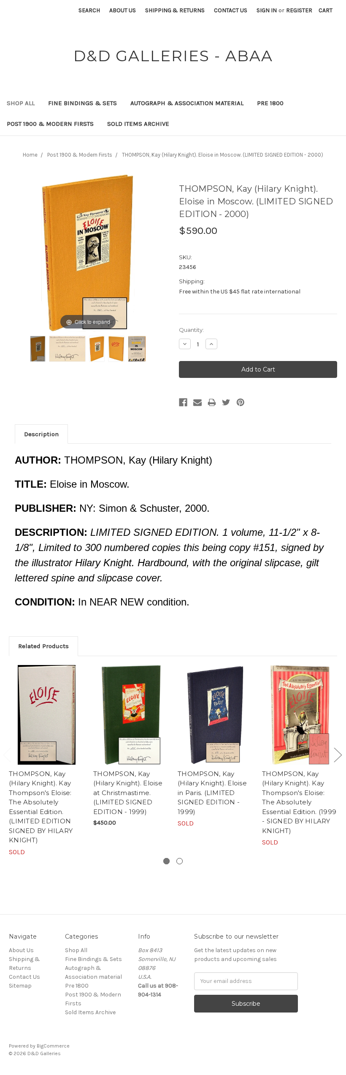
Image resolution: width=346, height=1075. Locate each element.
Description (41, 434)
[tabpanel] (47, 761)
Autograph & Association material (186, 103)
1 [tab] (166, 861)
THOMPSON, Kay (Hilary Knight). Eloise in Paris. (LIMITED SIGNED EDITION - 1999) (212, 793)
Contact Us (230, 10)
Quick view (47, 714)
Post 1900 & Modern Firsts (50, 124)
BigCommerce (53, 1046)
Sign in (267, 10)
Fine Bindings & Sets (82, 103)
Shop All (21, 103)
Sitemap (20, 985)
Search (89, 10)
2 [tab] (179, 861)
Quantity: (191, 329)
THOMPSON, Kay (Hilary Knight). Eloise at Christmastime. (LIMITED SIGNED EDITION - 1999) (127, 793)
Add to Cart (131, 722)
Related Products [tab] (43, 646)
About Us (122, 10)
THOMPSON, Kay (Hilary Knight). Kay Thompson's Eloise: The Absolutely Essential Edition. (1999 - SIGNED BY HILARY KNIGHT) (299, 802)
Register (299, 10)
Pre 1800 (270, 103)
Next (337, 755)
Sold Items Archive (138, 124)
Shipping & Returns (175, 10)
